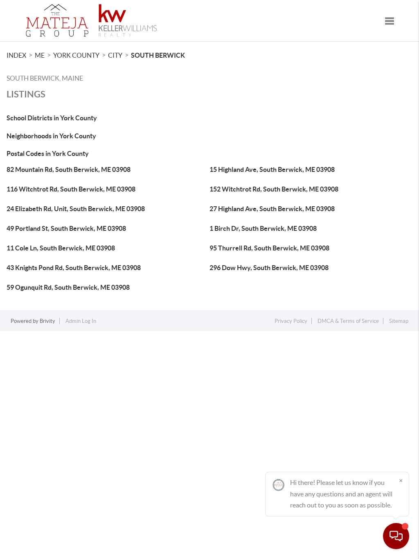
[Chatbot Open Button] (396, 536)
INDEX (16, 55)
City (115, 55)
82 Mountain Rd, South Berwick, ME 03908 (69, 169)
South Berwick (158, 55)
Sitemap (398, 321)
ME (40, 55)
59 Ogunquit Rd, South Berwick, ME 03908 (68, 287)
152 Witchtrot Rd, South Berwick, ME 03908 (274, 189)
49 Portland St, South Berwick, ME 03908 (66, 228)
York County (76, 55)
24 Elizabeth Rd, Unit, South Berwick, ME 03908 (76, 208)
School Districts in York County (52, 118)
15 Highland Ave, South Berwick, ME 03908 (272, 169)
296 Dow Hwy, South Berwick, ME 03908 (269, 267)
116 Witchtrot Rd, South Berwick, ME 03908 (71, 189)
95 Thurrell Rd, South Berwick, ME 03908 (269, 248)
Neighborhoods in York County (51, 136)
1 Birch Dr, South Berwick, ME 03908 (263, 228)
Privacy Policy (291, 321)
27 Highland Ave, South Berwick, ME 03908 (272, 208)
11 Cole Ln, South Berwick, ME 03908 (61, 248)
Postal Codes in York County (48, 153)
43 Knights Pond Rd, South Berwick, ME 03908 (74, 267)
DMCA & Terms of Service (348, 321)
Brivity (47, 321)
